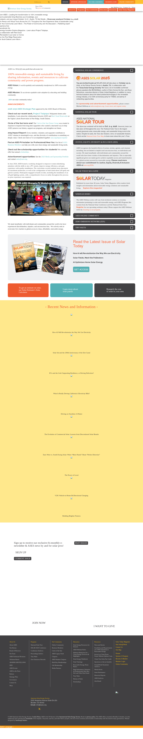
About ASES (13, 645)
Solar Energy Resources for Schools (81, 646)
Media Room (98, 669)
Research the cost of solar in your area (115, 290)
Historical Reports (99, 675)
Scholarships (77, 682)
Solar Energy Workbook (80, 659)
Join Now (39, 622)
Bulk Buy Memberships (59, 662)
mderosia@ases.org (97, 106)
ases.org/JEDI (88, 165)
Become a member (96, 2)
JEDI (10, 665)
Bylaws (11, 674)
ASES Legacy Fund (58, 653)
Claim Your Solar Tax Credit (102, 659)
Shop (11, 685)
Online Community (126, 2)
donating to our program (91, 210)
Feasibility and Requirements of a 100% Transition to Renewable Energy (103, 649)
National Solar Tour (37, 645)
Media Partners (56, 668)
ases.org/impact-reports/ (59, 138)
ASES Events (13, 668)
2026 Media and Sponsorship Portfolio (54, 157)
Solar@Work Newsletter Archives (101, 665)
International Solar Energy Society (69, 717)
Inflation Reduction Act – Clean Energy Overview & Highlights (81, 654)
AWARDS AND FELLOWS (17, 662)
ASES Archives (98, 678)
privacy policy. (91, 717)
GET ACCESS (81, 269)
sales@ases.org (21, 159)
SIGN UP (20, 552)
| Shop (133, 7)
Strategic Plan (13, 677)
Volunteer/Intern (14, 659)
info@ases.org (41, 705)
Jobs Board (97, 681)
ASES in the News (14, 671)
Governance (13, 680)
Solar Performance (99, 672)
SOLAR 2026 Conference (38, 648)
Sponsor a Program (78, 2)
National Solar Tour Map (95, 136)
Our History (13, 648)
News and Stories (99, 645)
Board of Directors (15, 651)
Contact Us (12, 682)
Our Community (92, 10)
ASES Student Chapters (59, 659)
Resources (112, 10)
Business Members (57, 648)
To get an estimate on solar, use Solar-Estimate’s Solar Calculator (30, 290)
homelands (29, 718)
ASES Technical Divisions (17, 656)
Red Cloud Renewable (60, 116)
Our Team (12, 653)
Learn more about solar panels (70, 290)
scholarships (24, 152)
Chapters (54, 656)
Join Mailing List (116, 7)
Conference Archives (37, 651)
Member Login (111, 2)
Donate (65, 2)
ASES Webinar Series (79, 649)
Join (10, 100)
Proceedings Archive (37, 653)
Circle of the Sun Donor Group (48, 123)
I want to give (104, 626)
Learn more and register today (115, 106)
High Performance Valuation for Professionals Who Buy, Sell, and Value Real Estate (81, 671)
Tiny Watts (34, 656)
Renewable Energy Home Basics (80, 665)
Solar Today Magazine (126, 10)
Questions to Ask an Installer (103, 662)
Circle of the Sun (57, 651)
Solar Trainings (77, 662)
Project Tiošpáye (41, 114)
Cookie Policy (36, 717)
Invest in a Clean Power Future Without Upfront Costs (103, 655)
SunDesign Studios (21, 720)
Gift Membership (57, 665)
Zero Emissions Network (38, 659)
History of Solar (78, 679)
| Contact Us (126, 7)
